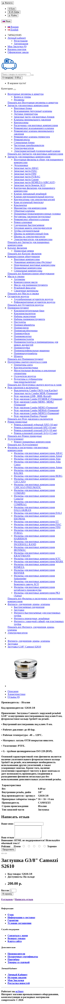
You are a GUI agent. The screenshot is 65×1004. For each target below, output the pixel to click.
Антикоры (19, 279)
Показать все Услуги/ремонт (23, 444)
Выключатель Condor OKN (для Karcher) (36, 390)
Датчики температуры (26, 114)
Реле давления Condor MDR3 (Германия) (36, 407)
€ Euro (12, 9)
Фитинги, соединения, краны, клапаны (29, 604)
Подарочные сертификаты (23, 956)
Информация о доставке (21, 917)
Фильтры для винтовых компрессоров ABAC (38, 453)
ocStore (19, 991)
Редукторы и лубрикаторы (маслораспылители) (28, 380)
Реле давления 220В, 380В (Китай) (32, 396)
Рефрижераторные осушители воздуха (34, 302)
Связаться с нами (18, 935)
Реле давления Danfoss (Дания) (30, 416)
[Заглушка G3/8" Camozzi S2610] (26, 686)
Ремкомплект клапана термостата (32, 136)
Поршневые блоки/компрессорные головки (37, 213)
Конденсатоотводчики (26, 367)
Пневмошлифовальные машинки (32, 350)
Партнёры (13, 959)
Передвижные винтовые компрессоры (34, 265)
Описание (13, 691)
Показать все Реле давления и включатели (30, 419)
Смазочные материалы (26, 290)
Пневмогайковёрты (24, 325)
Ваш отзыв (7, 837)
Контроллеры (21, 122)
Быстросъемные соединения (29, 607)
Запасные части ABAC (26, 168)
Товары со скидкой (19, 962)
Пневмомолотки (23, 336)
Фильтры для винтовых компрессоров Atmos (38, 467)
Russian (14, 26)
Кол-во (5, 890)
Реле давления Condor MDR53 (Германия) (36, 413)
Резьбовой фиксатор (25, 287)
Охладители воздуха (25, 376)
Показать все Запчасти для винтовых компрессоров (35, 154)
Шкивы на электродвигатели (29, 236)
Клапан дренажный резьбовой (30, 193)
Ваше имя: (7, 823)
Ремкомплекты (22, 139)
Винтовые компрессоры (27, 259)
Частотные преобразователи (29, 145)
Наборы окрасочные (25, 316)
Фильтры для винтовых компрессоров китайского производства (34, 588)
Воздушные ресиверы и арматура (26, 94)
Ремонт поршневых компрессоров (32, 441)
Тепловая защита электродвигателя (33, 228)
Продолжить (8, 849)
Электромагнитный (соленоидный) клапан (37, 151)
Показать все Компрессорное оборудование (31, 273)
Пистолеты (20, 322)
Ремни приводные (17, 421)
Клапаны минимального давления (32, 119)
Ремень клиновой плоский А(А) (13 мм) (35, 433)
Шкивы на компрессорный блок (31, 233)
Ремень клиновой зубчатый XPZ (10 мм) (35, 424)
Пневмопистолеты (24, 339)
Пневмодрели (21, 327)
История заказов (17, 977)
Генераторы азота (23, 364)
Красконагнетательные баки (29, 310)
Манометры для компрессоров (30, 208)
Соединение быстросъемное (29, 225)
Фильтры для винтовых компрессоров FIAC (37, 524)
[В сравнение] (5, 853)
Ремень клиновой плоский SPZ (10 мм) (35, 427)
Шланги (18, 356)
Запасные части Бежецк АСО (29, 185)
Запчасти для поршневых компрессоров (29, 156)
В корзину (7, 894)
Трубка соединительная (26, 230)
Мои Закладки (16, 980)
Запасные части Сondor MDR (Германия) (36, 393)
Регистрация (20, 40)
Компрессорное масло (26, 282)
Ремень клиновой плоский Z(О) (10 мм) (35, 430)
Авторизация (21, 43)
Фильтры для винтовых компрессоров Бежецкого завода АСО (34, 583)
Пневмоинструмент (18, 307)
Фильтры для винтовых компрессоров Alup (37, 459)
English (14, 29)
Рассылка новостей (19, 983)
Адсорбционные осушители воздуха (33, 299)
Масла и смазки (16, 276)
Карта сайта (15, 941)
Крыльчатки (20, 205)
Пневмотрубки (22, 347)
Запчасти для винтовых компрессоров (28, 105)
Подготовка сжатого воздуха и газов (27, 362)
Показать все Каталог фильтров (24, 253)
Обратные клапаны (24, 211)
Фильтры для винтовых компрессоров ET (36, 521)
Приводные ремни (24, 250)
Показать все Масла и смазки (23, 293)
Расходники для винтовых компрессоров (36, 125)
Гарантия (13, 920)
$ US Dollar (14, 12)
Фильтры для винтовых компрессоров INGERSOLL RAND (34, 543)
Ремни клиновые (23, 222)
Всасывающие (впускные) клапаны (33, 111)
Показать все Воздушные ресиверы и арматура (33, 102)
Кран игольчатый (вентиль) (29, 202)
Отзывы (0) (14, 697)
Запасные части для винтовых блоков (34, 116)
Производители (16, 953)
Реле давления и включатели (23, 387)
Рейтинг (6, 846)
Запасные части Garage (26, 179)
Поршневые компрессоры (28, 268)
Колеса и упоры (22, 96)
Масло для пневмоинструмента (31, 285)
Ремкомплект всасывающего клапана (34, 128)
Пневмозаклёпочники (26, 330)
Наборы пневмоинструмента (29, 319)
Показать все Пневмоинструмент (25, 359)
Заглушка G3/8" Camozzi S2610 (24, 646)
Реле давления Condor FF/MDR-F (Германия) (38, 399)
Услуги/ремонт (16, 439)
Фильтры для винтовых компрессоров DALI (38, 513)
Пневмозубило (22, 333)
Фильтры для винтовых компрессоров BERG (38, 476)
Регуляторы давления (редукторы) (32, 216)
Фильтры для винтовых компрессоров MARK (38, 561)
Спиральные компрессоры (28, 270)
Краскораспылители (25, 313)
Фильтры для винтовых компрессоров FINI (37, 527)
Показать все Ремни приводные (25, 436)
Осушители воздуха (18, 296)
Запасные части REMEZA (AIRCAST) (34, 182)
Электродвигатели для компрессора (33, 239)
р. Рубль (13, 15)
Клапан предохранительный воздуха (33, 196)
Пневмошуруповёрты (25, 353)
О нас (11, 914)
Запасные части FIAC (25, 171)
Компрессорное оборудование (24, 256)
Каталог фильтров (17, 248)
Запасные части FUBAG (27, 176)
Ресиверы (19, 99)
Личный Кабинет (17, 974)
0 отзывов (7, 899)
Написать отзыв (24, 899)
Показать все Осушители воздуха (26, 305)
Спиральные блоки (24, 142)
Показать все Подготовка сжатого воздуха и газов (35, 384)
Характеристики (16, 694)
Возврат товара (16, 938)
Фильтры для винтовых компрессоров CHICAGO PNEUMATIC (34, 486)
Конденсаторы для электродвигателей (34, 199)
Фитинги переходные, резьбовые (32, 618)
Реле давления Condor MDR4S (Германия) (36, 410)
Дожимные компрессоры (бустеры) (33, 262)
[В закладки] (2, 853)
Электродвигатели (24, 148)
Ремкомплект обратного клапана (31, 219)
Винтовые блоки (23, 108)
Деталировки (21, 165)
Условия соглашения (19, 923)
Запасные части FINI (25, 173)
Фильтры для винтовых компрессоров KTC (37, 558)
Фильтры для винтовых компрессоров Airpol (38, 456)
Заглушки (19, 610)
